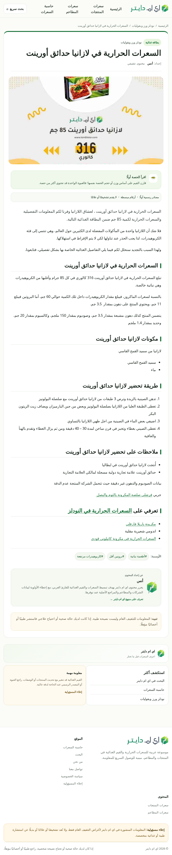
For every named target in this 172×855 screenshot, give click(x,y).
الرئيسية (116, 9)
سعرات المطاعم (72, 9)
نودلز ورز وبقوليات (143, 26)
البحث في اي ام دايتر (150, 680)
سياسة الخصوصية (72, 776)
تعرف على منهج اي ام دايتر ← (126, 599)
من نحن (78, 762)
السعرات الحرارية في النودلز (100, 510)
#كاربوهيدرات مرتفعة (90, 556)
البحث (79, 754)
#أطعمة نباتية (138, 556)
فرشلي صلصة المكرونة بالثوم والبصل (124, 494)
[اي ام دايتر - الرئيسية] (149, 8)
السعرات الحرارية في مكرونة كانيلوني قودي (123, 538)
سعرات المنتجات (97, 9)
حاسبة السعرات (47, 9)
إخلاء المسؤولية (73, 692)
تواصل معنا (76, 769)
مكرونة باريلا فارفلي (141, 523)
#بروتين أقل (116, 556)
